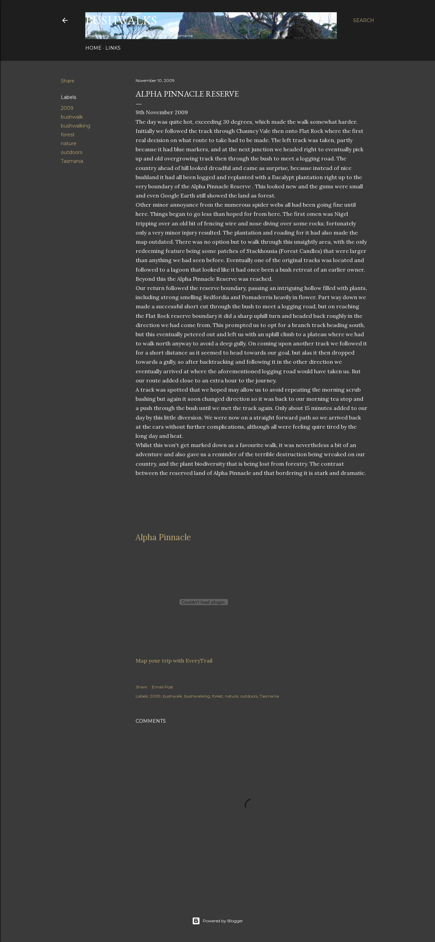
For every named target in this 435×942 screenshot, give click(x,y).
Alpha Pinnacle (163, 537)
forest (68, 135)
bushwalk (72, 117)
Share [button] (67, 81)
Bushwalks (121, 20)
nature (68, 143)
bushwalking (75, 126)
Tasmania (72, 161)
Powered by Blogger (223, 920)
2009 (67, 108)
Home (93, 48)
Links (113, 48)
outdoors (71, 152)
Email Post (162, 686)
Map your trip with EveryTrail (174, 660)
